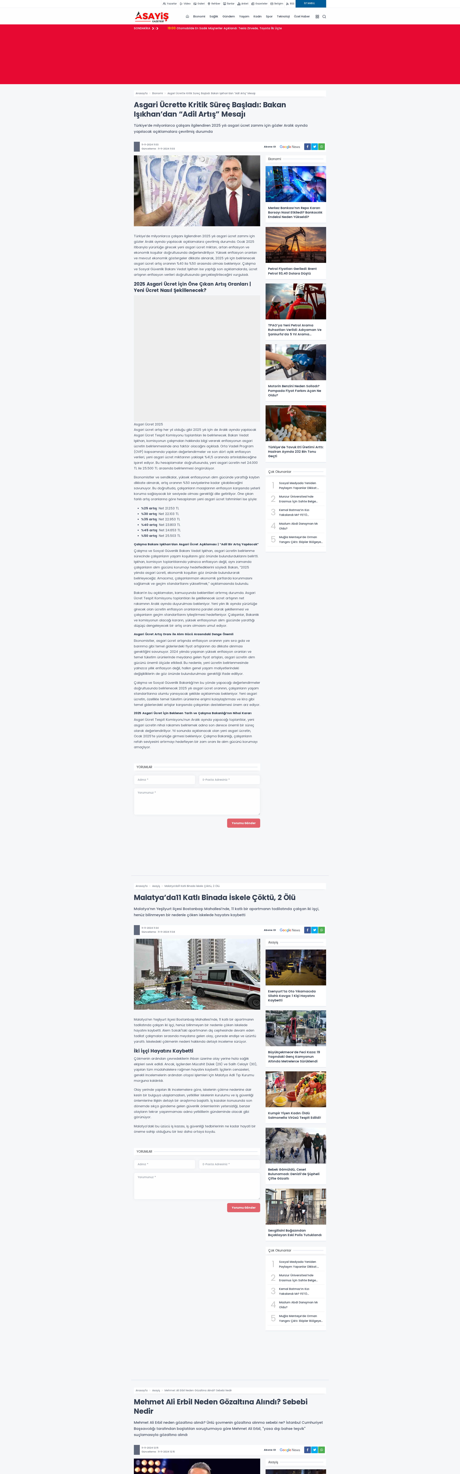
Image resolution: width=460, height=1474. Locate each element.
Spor (269, 16)
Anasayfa (142, 93)
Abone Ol (270, 146)
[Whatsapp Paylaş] (321, 146)
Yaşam (244, 16)
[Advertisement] (230, 59)
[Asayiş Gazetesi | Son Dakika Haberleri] (152, 16)
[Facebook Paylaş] (307, 146)
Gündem (228, 16)
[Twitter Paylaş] (314, 146)
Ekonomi (199, 16)
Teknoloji (283, 16)
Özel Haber (302, 16)
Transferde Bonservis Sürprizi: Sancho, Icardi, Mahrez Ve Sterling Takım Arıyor (229, 28)
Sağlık (214, 16)
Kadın (258, 16)
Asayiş (156, 886)
